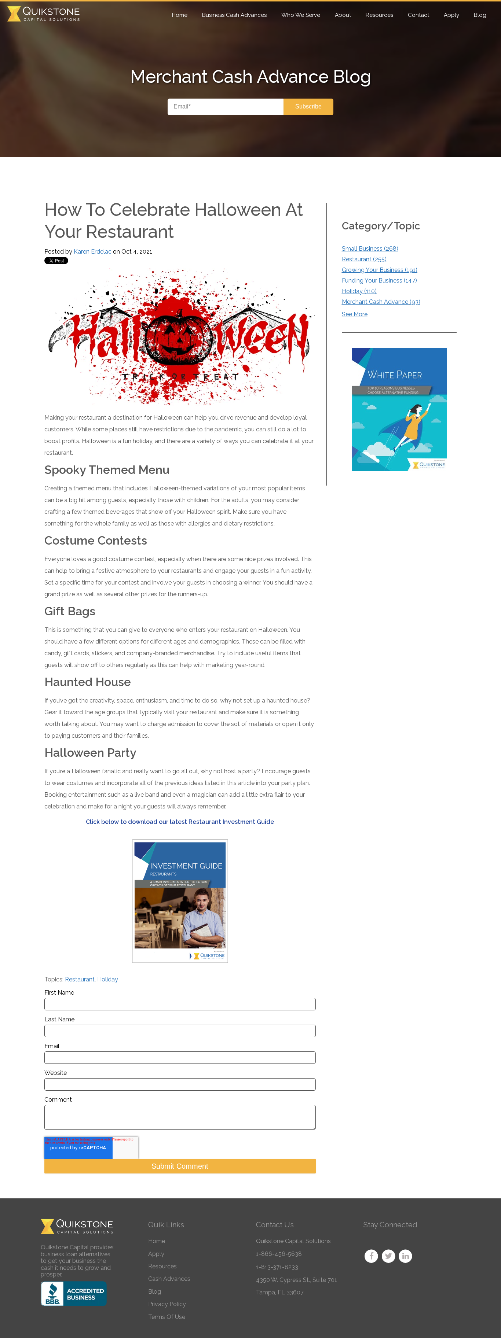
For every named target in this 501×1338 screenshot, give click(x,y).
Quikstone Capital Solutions (293, 1241)
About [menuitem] (343, 15)
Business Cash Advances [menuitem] (234, 15)
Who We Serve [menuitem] (300, 15)
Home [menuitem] (179, 15)
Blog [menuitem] (480, 15)
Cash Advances (169, 1278)
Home (156, 1241)
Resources (162, 1266)
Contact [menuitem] (418, 15)
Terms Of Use (166, 1316)
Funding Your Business (379, 280)
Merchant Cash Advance (381, 301)
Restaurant (80, 979)
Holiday (107, 979)
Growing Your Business (379, 269)
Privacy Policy (167, 1304)
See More (354, 314)
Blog (154, 1291)
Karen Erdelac (92, 251)
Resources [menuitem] (379, 15)
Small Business (370, 248)
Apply (156, 1253)
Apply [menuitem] (451, 15)
